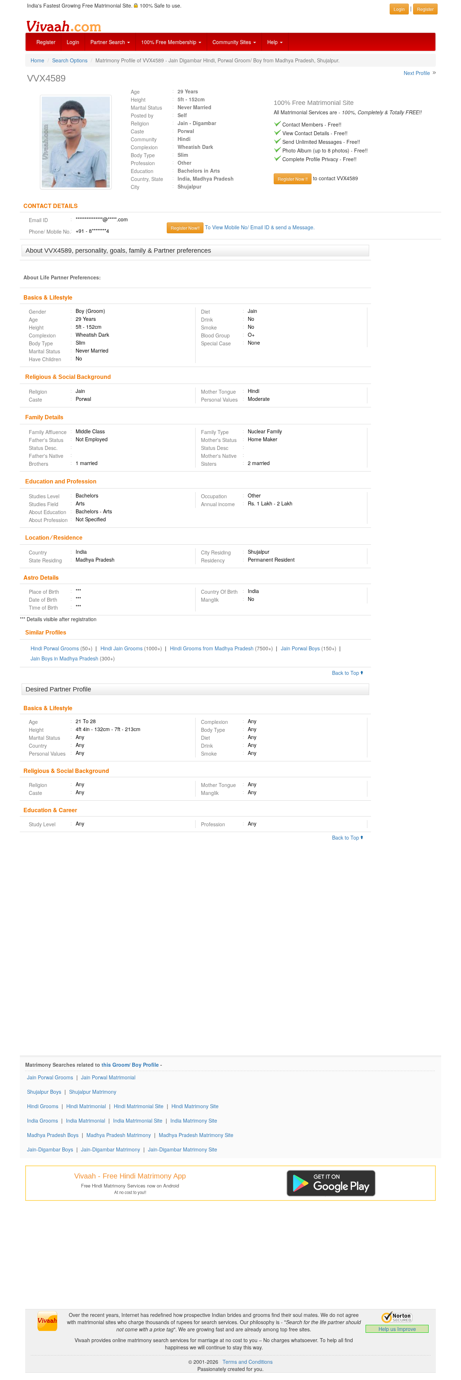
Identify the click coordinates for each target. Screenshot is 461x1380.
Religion (140, 123)
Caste (137, 131)
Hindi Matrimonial (86, 1106)
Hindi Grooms (42, 1106)
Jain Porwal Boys (300, 648)
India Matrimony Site (193, 1120)
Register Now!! (185, 228)
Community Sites (232, 41)
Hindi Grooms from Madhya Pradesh (212, 648)
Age (135, 91)
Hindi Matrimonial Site (139, 1106)
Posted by (142, 115)
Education (142, 170)
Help (273, 41)
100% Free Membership (169, 41)
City (135, 186)
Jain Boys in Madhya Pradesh (64, 658)
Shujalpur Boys (44, 1091)
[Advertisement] (406, 355)
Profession (143, 163)
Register (45, 41)
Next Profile (417, 72)
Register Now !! (293, 179)
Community (144, 139)
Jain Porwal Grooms (50, 1077)
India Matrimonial (85, 1120)
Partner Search (108, 41)
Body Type (143, 155)
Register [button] (425, 9)
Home (37, 60)
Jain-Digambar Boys (50, 1149)
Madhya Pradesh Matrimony (118, 1134)
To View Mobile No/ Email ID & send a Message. (260, 227)
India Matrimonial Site (137, 1120)
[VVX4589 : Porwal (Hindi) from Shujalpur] (72, 142)
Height (138, 99)
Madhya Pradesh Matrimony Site (196, 1134)
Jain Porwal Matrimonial (108, 1077)
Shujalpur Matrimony (92, 1091)
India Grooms (42, 1120)
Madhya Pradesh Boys (53, 1134)
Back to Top (346, 672)
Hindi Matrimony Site (195, 1106)
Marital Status (146, 107)
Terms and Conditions (248, 1361)
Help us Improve (397, 1328)
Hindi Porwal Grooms (55, 648)
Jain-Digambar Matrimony (110, 1149)
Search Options (70, 60)
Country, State (147, 178)
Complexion (144, 147)
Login (73, 41)
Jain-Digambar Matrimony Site (182, 1149)
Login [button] (399, 9)
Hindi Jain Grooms (121, 648)
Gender (37, 311)
